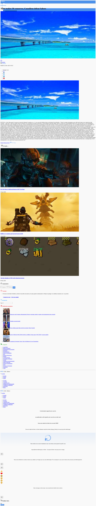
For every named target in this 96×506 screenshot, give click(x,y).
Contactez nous (6, 382)
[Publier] (14, 287)
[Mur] (49, 71)
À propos (5, 381)
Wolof (4, 378)
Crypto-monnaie (6, 357)
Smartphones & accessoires (8, 349)
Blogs (4, 387)
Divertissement (6, 351)
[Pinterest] (49, 78)
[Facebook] (49, 73)
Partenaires (5, 386)
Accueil (4, 380)
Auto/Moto (5, 347)
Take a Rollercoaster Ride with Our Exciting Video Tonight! (22, 327)
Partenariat (5, 367)
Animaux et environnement (8, 361)
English (4, 376)
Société (4, 360)
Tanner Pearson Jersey (5, 142)
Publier (2, 504)
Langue (3, 373)
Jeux (4, 354)
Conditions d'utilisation (8, 385)
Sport (4, 364)
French (4, 377)
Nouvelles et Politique (7, 358)
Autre (4, 368)
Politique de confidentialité (8, 384)
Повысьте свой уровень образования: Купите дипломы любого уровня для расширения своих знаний (32, 314)
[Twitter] (49, 75)
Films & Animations (7, 353)
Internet (4, 356)
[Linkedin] (49, 77)
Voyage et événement (7, 365)
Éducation (5, 350)
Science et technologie (7, 363)
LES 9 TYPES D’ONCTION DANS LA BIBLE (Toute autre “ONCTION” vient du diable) (29, 334)
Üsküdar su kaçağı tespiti (15, 321)
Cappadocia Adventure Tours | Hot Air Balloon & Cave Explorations (24, 341)
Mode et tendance (6, 348)
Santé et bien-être (6, 362)
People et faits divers (7, 355)
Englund (4, 63)
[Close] (2, 454)
